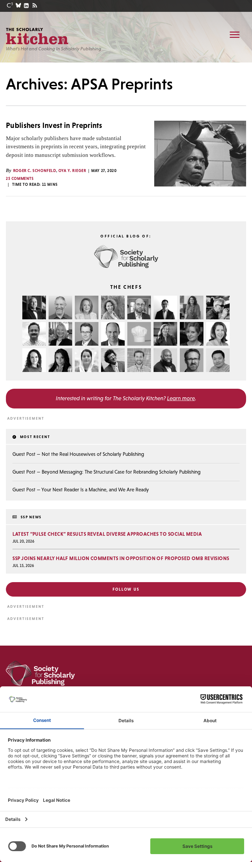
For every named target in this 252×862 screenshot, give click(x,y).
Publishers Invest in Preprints (54, 125)
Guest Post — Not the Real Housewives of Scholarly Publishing (78, 454)
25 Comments (20, 178)
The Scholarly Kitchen (37, 36)
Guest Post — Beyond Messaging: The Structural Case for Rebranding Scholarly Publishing (106, 472)
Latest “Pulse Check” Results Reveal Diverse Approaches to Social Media (107, 534)
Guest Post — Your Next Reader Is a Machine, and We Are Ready (80, 489)
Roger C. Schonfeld (34, 170)
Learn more (181, 398)
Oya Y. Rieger (72, 170)
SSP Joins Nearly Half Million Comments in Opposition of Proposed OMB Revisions (120, 558)
